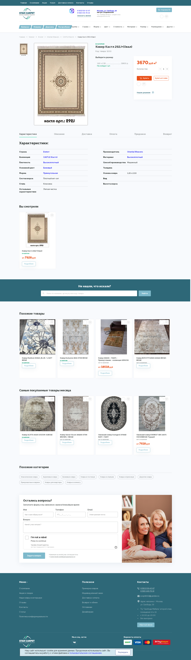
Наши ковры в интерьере (30, 598)
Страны (85, 27)
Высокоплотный (135, 157)
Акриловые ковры (50, 477)
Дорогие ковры (145, 477)
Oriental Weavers (53, 37)
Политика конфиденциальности (33, 617)
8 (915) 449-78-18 (83, 13)
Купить (146, 78)
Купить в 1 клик (161, 78)
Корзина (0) (165, 10)
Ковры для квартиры (53, 482)
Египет (40, 37)
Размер (143, 27)
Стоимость (117, 27)
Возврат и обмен (90, 602)
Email (90, 510)
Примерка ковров (90, 588)
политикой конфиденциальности (62, 557)
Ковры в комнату (74, 482)
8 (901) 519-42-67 (83, 11)
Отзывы (90, 3)
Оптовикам (87, 607)
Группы (74, 27)
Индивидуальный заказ (92, 593)
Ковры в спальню (107, 477)
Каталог (25, 27)
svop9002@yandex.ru (149, 596)
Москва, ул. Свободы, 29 (107, 11)
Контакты (80, 3)
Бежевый (47, 168)
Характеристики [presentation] (28, 134)
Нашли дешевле (143, 93)
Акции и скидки (26, 593)
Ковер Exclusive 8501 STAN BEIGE (74, 358)
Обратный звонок (145, 625)
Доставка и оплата (65, 3)
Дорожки (49, 27)
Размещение (156, 27)
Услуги (52, 3)
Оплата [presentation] (113, 134)
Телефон (59, 510)
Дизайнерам (87, 612)
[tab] (28, 134)
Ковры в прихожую (126, 477)
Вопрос (26, 520)
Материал (131, 27)
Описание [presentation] (59, 134)
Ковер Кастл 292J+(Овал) (32, 251)
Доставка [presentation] (87, 134)
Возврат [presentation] (167, 134)
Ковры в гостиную (88, 477)
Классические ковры (29, 477)
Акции (44, 3)
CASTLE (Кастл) (68, 37)
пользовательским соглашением (85, 653)
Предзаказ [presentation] (140, 134)
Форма (96, 27)
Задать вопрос (34, 556)
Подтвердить (123, 652)
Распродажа (64, 27)
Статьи (22, 612)
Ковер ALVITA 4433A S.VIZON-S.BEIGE (37, 435)
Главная (24, 3)
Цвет (106, 27)
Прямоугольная (50, 173)
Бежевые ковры (68, 477)
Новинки (37, 27)
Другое (170, 27)
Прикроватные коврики (30, 482)
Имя (25, 510)
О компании (34, 3)
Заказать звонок (84, 16)
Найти (145, 293)
